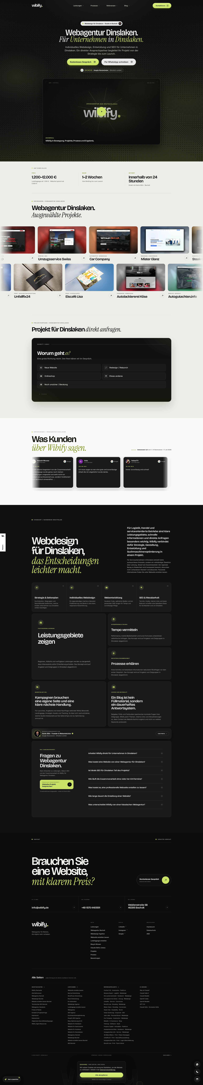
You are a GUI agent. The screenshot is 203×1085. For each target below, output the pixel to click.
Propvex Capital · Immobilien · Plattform (116, 1026)
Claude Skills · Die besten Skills (149, 1007)
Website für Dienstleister (75, 1032)
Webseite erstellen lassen (158, 572)
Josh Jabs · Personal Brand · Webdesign (116, 1015)
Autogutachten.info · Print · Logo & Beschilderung (119, 1040)
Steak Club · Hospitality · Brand (113, 1010)
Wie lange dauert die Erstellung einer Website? (109, 796)
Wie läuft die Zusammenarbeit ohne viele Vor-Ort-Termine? (115, 779)
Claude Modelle (144, 996)
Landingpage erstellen (98, 941)
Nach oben (167, 1055)
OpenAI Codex (144, 999)
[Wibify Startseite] (37, 5)
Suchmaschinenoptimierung (76, 1015)
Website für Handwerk (74, 1024)
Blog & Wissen (96, 944)
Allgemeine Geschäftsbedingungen (42, 1021)
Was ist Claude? (145, 990)
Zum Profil (162, 733)
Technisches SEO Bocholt (39, 1004)
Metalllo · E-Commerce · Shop (113, 1021)
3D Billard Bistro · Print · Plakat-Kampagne (117, 1035)
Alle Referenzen (36, 993)
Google (63, 461)
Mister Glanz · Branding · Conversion (115, 1007)
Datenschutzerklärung (107, 1070)
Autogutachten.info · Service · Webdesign (116, 1032)
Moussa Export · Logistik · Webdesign (115, 993)
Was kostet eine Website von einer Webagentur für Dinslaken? (116, 762)
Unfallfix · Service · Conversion (113, 1001)
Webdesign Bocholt (37, 999)
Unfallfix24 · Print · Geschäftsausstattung (116, 1037)
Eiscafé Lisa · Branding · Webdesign (114, 1004)
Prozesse (94, 6)
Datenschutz (151, 930)
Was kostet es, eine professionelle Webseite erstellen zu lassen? (117, 787)
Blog (126, 6)
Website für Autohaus (74, 1029)
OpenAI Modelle (144, 1001)
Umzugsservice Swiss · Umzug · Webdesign (117, 999)
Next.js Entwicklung (74, 993)
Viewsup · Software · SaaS (112, 1024)
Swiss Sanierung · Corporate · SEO (114, 1012)
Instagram (123, 930)
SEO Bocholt (71, 1043)
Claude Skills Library (98, 948)
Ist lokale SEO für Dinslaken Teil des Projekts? (109, 770)
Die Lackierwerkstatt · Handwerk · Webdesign (118, 996)
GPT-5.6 (142, 1004)
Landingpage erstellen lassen (76, 1007)
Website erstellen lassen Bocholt (41, 1001)
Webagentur (71, 1010)
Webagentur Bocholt (98, 930)
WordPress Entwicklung (75, 996)
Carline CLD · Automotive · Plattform (115, 990)
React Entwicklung (73, 999)
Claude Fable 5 (144, 993)
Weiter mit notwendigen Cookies (101, 1079)
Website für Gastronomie (75, 1026)
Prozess (93, 955)
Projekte (93, 951)
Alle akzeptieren (101, 1075)
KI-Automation (72, 1001)
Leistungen (77, 6)
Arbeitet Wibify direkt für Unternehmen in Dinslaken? (112, 753)
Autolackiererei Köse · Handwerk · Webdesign (118, 1029)
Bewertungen (95, 958)
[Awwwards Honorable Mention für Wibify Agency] (3, 542)
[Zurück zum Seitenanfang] (40, 924)
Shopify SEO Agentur (74, 1018)
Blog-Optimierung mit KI (75, 1021)
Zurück (43, 394)
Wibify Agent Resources (39, 1024)
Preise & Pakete (36, 1010)
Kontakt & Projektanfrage (39, 1012)
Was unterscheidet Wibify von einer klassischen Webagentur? (116, 804)
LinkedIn (122, 927)
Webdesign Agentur (98, 934)
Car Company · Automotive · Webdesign (116, 1018)
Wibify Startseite (37, 990)
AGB (148, 934)
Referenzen (111, 6)
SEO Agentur (71, 1012)
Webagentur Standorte (38, 1007)
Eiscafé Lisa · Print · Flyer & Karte (114, 1043)
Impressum (151, 927)
